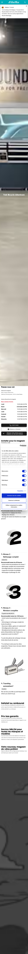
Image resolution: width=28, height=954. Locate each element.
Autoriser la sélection (14, 500)
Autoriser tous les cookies (14, 495)
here (10, 15)
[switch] (24, 476)
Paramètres (20, 491)
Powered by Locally (5, 442)
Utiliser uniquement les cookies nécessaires (14, 506)
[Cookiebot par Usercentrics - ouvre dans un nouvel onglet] (20, 446)
